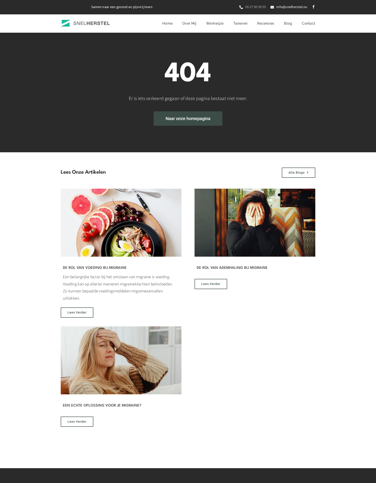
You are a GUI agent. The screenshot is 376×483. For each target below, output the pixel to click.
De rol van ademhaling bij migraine (232, 268)
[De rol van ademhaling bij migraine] (255, 223)
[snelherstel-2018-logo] (85, 22)
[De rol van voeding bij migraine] (121, 223)
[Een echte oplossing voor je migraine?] (121, 360)
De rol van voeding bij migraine (95, 268)
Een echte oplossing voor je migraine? (102, 405)
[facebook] (313, 6)
